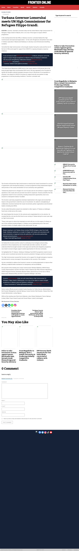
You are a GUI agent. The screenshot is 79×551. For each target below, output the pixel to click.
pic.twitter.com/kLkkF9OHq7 (41, 282)
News (7, 307)
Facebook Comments (18, 378)
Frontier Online (39, 2)
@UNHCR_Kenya (7, 61)
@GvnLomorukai (12, 278)
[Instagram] (15, 305)
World (10, 307)
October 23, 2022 (32, 63)
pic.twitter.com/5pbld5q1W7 (25, 236)
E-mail (3, 406)
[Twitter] (42, 432)
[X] (6, 305)
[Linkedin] (9, 305)
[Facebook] (3, 305)
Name (3, 400)
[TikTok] (48, 432)
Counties (3, 307)
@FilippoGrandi (27, 55)
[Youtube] (51, 432)
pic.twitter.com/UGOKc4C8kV (27, 61)
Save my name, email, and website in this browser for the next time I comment (23, 418)
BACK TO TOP (40, 549)
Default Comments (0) (7, 378)
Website (4, 412)
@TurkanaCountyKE (36, 59)
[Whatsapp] (12, 305)
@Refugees (20, 55)
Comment (4, 381)
